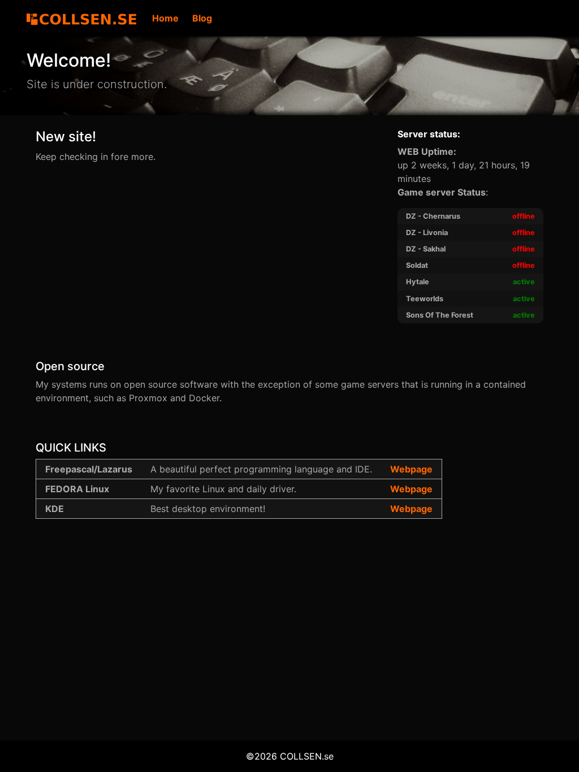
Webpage (411, 469)
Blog (202, 18)
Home (165, 18)
